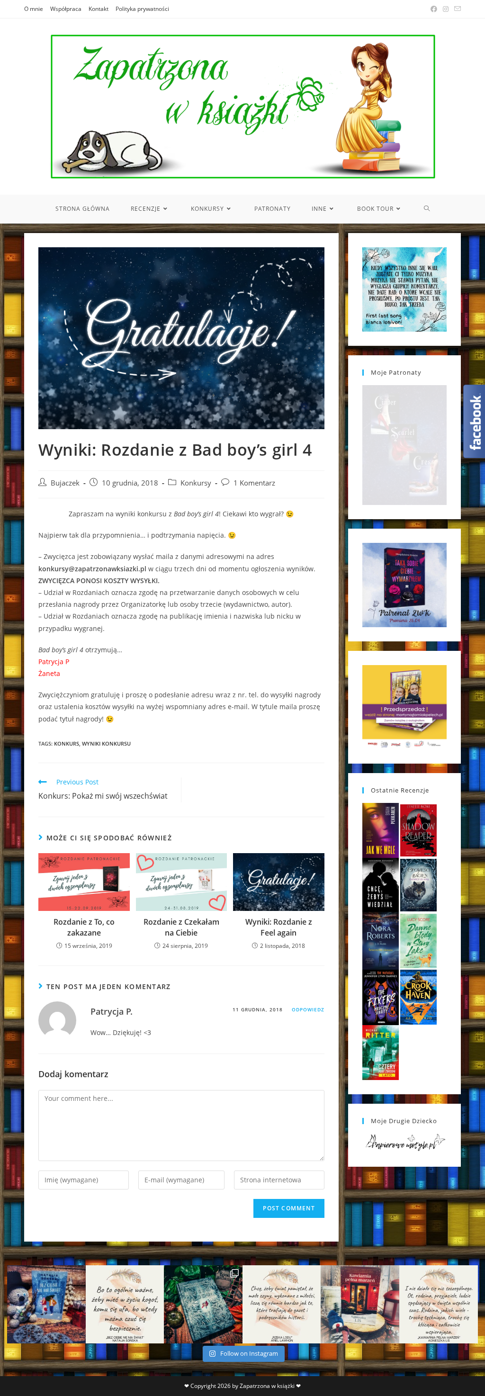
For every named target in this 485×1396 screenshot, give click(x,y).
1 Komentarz (254, 482)
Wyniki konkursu (106, 743)
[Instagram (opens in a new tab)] (445, 9)
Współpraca (65, 9)
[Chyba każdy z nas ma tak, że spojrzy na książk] (203, 1304)
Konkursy (195, 482)
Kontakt (98, 9)
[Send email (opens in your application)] (456, 9)
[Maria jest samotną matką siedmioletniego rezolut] (46, 1304)
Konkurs (66, 743)
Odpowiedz (308, 1009)
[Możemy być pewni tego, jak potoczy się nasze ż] (360, 1304)
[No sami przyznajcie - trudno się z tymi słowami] (125, 1304)
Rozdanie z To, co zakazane (84, 927)
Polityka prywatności (142, 9)
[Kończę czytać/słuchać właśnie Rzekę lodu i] (281, 1304)
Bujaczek (65, 482)
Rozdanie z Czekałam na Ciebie (181, 927)
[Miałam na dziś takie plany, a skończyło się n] (438, 1304)
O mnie (33, 9)
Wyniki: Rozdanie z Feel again (278, 927)
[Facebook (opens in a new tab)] (434, 9)
